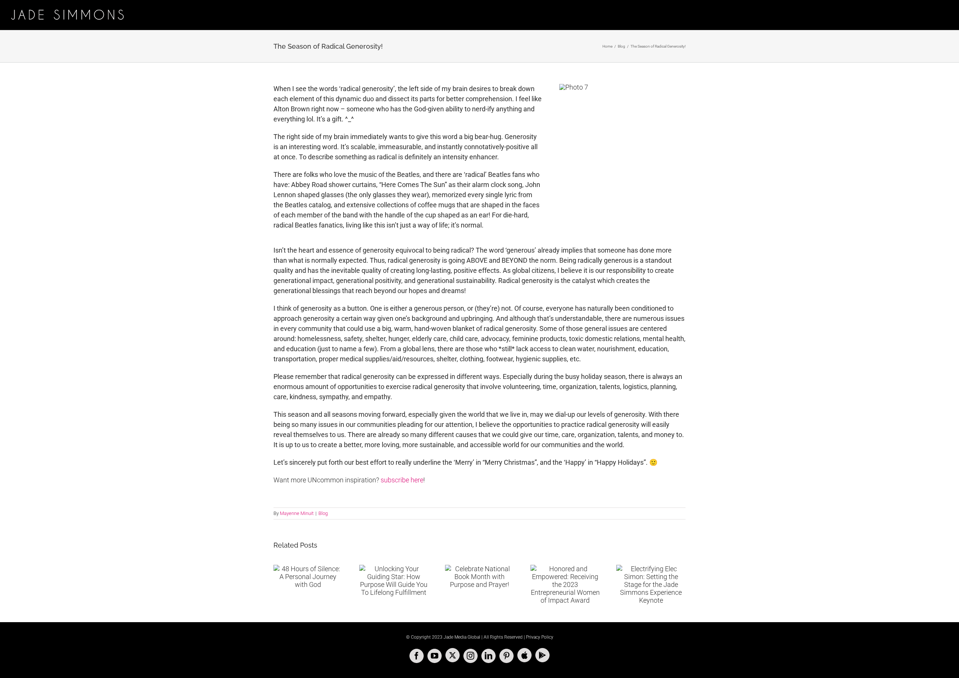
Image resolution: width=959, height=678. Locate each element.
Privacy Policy (539, 637)
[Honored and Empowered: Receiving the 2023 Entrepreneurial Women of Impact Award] (565, 584)
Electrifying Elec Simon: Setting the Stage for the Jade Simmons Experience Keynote (641, 567)
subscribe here (402, 480)
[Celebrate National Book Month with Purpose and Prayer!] (479, 576)
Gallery (660, 567)
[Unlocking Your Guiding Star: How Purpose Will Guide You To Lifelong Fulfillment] (394, 580)
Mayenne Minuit (297, 513)
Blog (323, 513)
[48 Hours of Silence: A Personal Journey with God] (308, 576)
